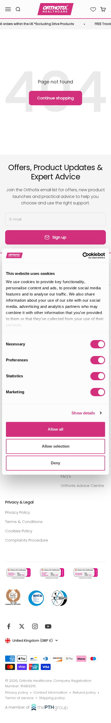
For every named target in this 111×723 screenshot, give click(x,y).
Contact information (50, 692)
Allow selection (55, 446)
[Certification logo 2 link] (52, 573)
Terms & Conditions (24, 521)
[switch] (97, 360)
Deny (55, 463)
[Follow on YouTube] (48, 626)
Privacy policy (16, 692)
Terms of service (19, 697)
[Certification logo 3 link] (85, 573)
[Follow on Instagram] (34, 626)
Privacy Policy (17, 512)
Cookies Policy (18, 531)
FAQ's (66, 476)
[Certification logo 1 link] (18, 573)
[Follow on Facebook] (8, 626)
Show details (83, 413)
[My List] (93, 9)
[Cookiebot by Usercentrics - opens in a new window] (82, 255)
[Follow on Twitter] (21, 626)
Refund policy (84, 692)
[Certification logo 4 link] (13, 597)
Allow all (55, 429)
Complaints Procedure (26, 540)
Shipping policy (52, 697)
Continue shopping (55, 98)
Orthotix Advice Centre (82, 485)
